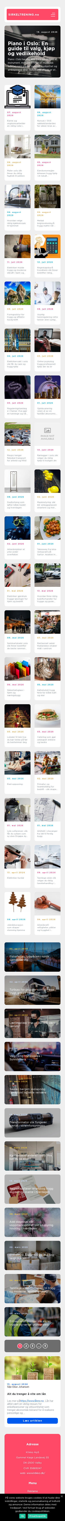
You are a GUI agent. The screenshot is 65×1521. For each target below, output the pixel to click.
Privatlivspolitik (38, 1516)
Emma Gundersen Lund (44, 34)
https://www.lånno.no (32, 1401)
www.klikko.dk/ (36, 1473)
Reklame (32, 1491)
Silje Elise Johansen (18, 1387)
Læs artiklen (32, 1420)
